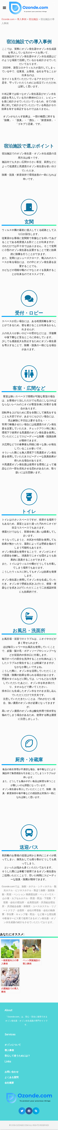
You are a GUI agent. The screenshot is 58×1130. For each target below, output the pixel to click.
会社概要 (9, 1082)
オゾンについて (13, 1044)
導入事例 (9, 1050)
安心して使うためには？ (17, 1055)
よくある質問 (12, 1077)
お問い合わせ (12, 1071)
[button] (22, 1110)
